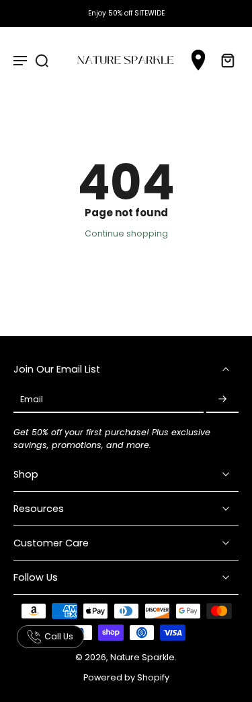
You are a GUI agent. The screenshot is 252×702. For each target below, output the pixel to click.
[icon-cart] (224, 59)
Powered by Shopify (126, 677)
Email (31, 400)
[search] (41, 59)
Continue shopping (126, 233)
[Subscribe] (222, 399)
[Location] (198, 60)
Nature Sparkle (142, 657)
